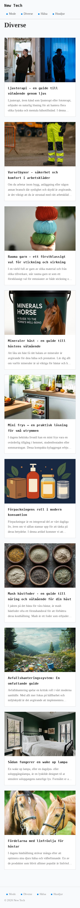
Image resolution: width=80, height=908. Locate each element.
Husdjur (60, 13)
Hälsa (44, 13)
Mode (12, 13)
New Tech (13, 5)
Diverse (28, 13)
